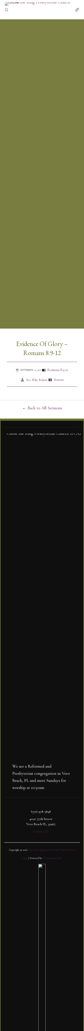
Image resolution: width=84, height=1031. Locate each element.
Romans (59, 380)
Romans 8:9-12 (57, 370)
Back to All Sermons (45, 408)
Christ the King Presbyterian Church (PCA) (51, 850)
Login (25, 858)
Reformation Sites (52, 858)
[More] (77, 10)
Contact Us (41, 831)
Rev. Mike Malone (37, 380)
